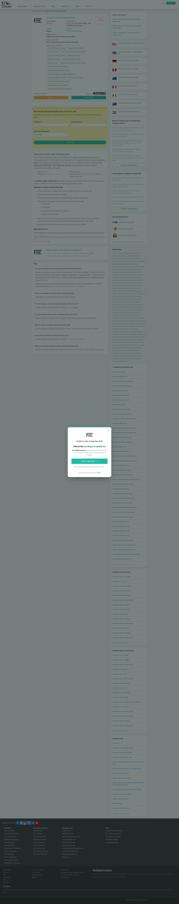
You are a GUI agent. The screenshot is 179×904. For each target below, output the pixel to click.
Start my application (88, 461)
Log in (99, 472)
